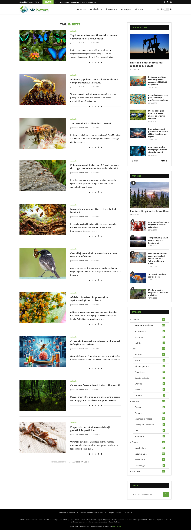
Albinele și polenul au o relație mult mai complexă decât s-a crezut (94, 81)
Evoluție (149, 383)
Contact (128, 512)
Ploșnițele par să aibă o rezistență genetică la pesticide (90, 429)
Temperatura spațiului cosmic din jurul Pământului (158, 240)
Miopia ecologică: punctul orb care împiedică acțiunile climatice (156, 115)
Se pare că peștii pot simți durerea (157, 275)
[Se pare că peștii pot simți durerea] (138, 278)
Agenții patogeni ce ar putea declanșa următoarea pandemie (158, 97)
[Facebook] (164, 2)
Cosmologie (149, 465)
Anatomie (149, 337)
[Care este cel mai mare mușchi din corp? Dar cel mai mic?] (138, 226)
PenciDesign (116, 526)
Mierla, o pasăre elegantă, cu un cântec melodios (158, 292)
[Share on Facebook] (92, 62)
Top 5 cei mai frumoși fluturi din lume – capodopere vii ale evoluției (93, 37)
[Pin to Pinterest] (98, 62)
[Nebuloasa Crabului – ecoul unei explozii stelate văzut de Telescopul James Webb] (138, 257)
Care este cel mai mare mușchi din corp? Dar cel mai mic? (158, 224)
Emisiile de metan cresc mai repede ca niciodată (146, 64)
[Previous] (56, 2)
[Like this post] (89, 62)
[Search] (158, 9)
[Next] (58, 2)
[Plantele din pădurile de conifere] (149, 195)
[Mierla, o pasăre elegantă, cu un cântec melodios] (138, 294)
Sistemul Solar (149, 454)
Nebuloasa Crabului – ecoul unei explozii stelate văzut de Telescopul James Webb (157, 258)
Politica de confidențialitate (91, 512)
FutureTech (143, 9)
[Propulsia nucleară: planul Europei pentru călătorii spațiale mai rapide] (138, 133)
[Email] (171, 2)
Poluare (149, 413)
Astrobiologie (149, 448)
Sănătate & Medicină (149, 325)
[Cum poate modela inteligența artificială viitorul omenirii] (138, 151)
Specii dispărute (149, 378)
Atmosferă (149, 436)
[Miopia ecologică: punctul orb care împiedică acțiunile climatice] (138, 115)
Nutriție (149, 343)
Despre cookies (114, 512)
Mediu (149, 430)
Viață (82, 9)
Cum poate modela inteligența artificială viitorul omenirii (157, 149)
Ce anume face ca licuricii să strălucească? (95, 385)
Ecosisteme (149, 372)
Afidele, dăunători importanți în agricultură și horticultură (89, 299)
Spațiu (126, 9)
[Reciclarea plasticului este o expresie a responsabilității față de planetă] (138, 81)
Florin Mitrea (83, 43)
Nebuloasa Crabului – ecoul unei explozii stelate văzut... (81, 2)
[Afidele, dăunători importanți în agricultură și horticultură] (42, 307)
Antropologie (149, 331)
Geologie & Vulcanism (149, 424)
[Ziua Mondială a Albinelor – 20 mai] (42, 133)
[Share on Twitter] (95, 62)
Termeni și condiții (67, 512)
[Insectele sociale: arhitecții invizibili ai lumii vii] (42, 219)
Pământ (96, 9)
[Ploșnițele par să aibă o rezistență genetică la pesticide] (42, 437)
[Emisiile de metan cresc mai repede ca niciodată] (149, 46)
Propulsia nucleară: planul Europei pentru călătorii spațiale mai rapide (158, 133)
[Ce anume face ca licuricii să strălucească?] (42, 395)
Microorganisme (149, 366)
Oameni (111, 9)
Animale (149, 354)
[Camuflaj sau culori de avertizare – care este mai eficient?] (42, 263)
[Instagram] (167, 2)
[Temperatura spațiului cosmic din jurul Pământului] (138, 242)
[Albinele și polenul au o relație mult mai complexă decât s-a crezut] (42, 89)
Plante (149, 360)
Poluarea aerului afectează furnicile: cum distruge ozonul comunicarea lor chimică (94, 167)
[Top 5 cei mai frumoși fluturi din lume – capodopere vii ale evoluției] (42, 45)
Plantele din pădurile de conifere (149, 211)
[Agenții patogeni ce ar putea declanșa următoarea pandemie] (138, 99)
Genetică (149, 389)
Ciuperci (149, 395)
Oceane (149, 407)
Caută (166, 494)
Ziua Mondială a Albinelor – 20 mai (90, 123)
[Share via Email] (101, 62)
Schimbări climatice (149, 418)
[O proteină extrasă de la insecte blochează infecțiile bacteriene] (42, 351)
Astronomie (149, 459)
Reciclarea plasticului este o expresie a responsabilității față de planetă (157, 81)
